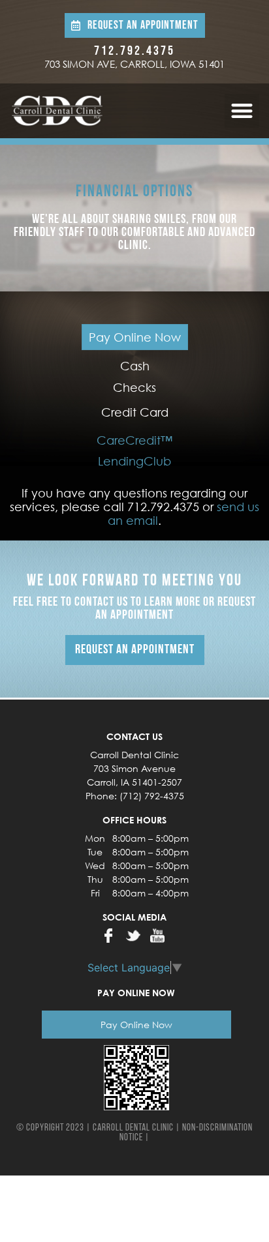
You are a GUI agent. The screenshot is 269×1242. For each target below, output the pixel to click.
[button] (242, 111)
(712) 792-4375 (151, 795)
